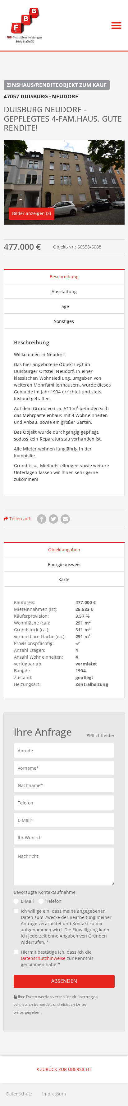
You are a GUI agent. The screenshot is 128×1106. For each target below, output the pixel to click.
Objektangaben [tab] (64, 550)
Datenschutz (19, 1094)
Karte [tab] (64, 579)
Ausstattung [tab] (64, 291)
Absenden (64, 981)
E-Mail (27, 901)
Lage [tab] (64, 306)
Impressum (54, 1094)
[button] (116, 25)
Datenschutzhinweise (43, 958)
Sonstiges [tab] (64, 321)
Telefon (54, 901)
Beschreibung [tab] (64, 277)
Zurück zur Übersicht (65, 1069)
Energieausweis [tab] (64, 564)
